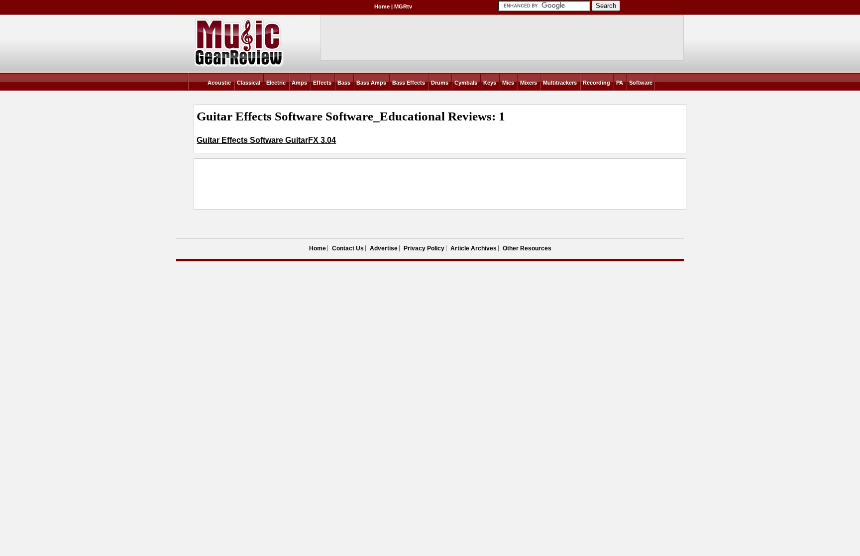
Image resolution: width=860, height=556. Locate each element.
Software (640, 83)
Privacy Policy (424, 248)
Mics (508, 83)
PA (619, 83)
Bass (343, 83)
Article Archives (473, 248)
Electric (276, 83)
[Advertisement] (378, 184)
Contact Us (348, 248)
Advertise (384, 248)
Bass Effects (408, 83)
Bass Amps (371, 83)
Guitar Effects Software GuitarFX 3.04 (266, 140)
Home (382, 6)
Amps (299, 83)
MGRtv (403, 6)
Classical (248, 83)
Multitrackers (560, 83)
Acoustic (219, 83)
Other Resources (527, 248)
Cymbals (465, 83)
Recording (596, 83)
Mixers (528, 83)
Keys (489, 83)
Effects (322, 83)
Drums (439, 83)
